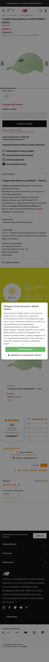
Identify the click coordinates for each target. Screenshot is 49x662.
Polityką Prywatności (26, 330)
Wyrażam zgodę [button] (25, 349)
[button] (24, 355)
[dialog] (24, 331)
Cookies (42, 330)
